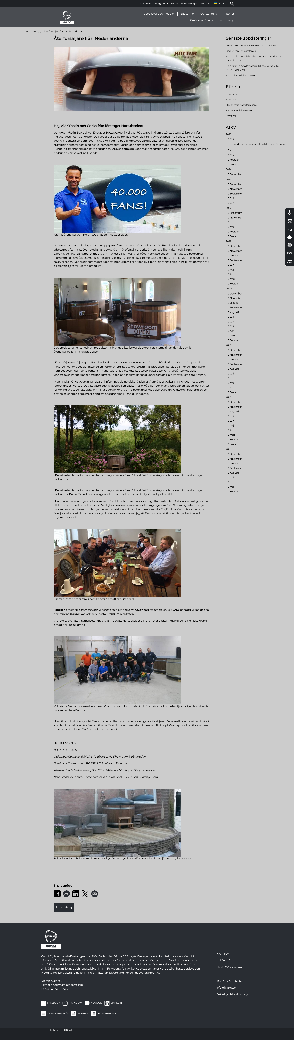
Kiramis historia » (51, 980)
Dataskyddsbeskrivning (232, 994)
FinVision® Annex (201, 20)
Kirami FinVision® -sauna (240, 110)
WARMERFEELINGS (57, 1013)
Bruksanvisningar (189, 3)
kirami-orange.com (145, 777)
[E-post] (94, 893)
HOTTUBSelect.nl (65, 743)
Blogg (158, 3)
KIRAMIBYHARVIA (107, 1013)
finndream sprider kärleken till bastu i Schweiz (252, 45)
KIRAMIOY (83, 1013)
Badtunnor (187, 13)
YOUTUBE (96, 1002)
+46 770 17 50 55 (231, 980)
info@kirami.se (226, 987)
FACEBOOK (53, 1002)
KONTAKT (55, 1030)
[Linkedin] (75, 893)
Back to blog (63, 907)
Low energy (226, 20)
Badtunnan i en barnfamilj (241, 50)
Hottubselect (132, 126)
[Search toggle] (230, 3)
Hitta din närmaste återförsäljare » (63, 984)
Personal (231, 115)
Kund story (232, 94)
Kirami (166, 3)
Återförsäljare (146, 3)
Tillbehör (228, 13)
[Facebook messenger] (66, 893)
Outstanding (208, 13)
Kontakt (175, 3)
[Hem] (67, 17)
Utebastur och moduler (159, 13)
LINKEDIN (116, 1002)
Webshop (204, 3)
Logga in (68, 1030)
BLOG (44, 1030)
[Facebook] (57, 893)
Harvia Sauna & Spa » (54, 989)
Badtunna (231, 99)
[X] (85, 893)
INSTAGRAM (75, 1002)
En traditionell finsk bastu (240, 75)
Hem (28, 31)
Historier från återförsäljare (241, 104)
